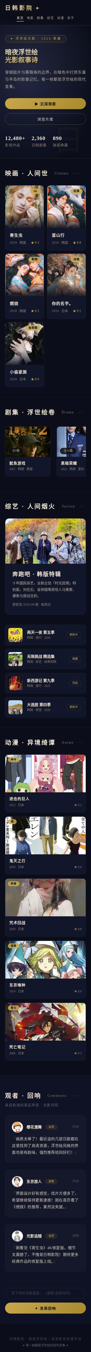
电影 (30, 18)
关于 (70, 18)
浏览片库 (45, 119)
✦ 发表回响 (45, 1308)
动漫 (60, 18)
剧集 (40, 18)
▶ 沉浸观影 (45, 104)
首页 (20, 18)
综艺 (50, 18)
